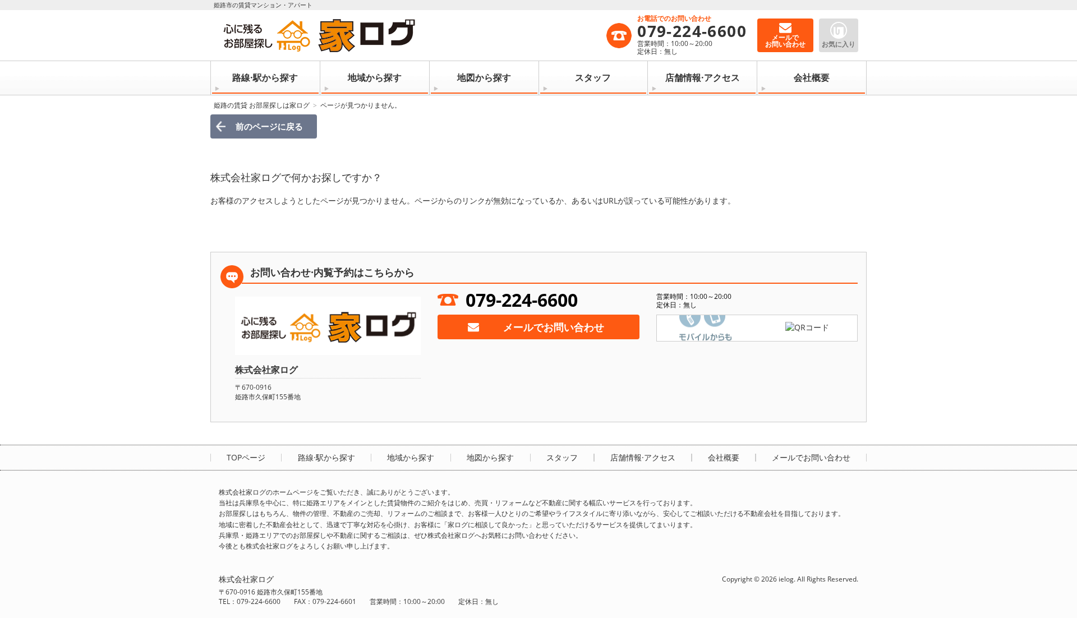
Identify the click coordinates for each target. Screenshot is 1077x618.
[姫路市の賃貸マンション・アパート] (412, 35)
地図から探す (484, 77)
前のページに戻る (269, 126)
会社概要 (812, 77)
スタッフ (593, 77)
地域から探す (375, 77)
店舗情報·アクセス (702, 77)
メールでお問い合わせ (553, 327)
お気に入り (838, 44)
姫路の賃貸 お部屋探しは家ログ (262, 105)
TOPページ (246, 458)
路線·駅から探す (265, 77)
